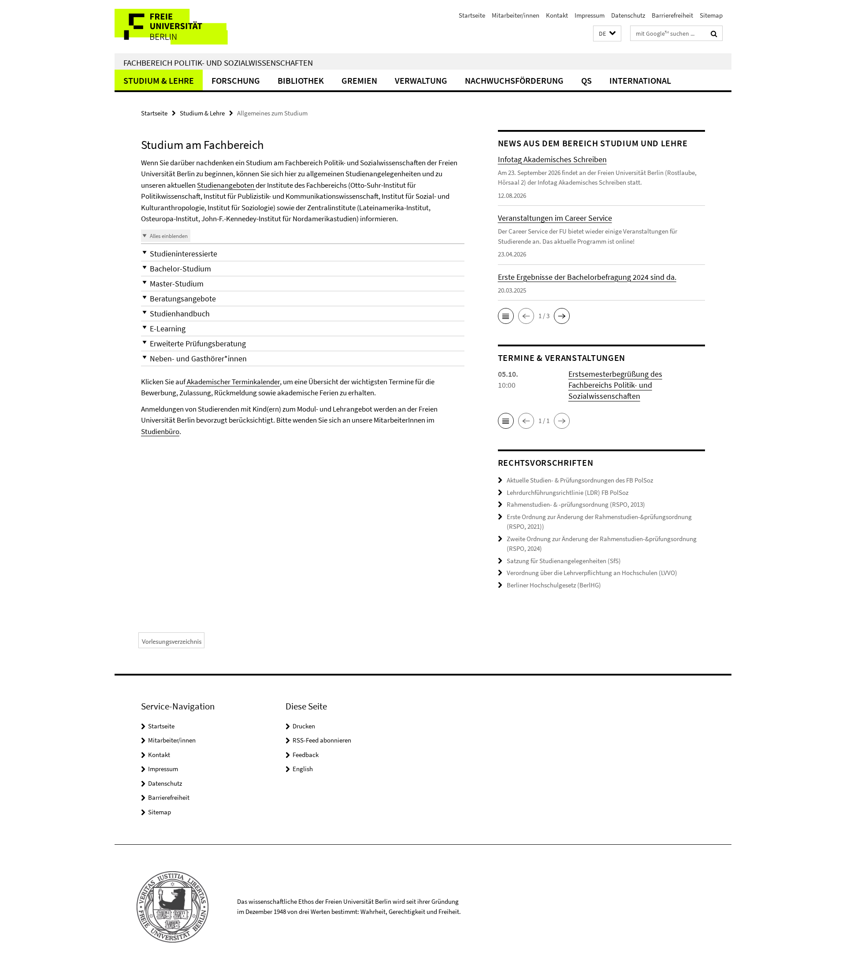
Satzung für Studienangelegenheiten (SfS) (564, 561)
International (640, 80)
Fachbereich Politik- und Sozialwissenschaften (218, 62)
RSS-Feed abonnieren (322, 740)
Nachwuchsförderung (514, 80)
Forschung (236, 80)
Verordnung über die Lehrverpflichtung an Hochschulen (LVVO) (592, 572)
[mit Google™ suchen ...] (714, 33)
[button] (607, 34)
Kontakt (557, 15)
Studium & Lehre (158, 80)
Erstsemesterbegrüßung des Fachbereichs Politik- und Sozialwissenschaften (615, 385)
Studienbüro (160, 431)
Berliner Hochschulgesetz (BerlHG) (554, 585)
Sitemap (711, 15)
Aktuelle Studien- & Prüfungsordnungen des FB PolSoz (580, 480)
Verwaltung (421, 80)
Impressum (590, 15)
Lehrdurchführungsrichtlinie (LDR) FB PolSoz (567, 492)
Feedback (306, 754)
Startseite (472, 15)
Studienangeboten (226, 185)
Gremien (359, 80)
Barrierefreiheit (672, 15)
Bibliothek (301, 80)
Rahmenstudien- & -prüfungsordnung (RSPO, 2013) (576, 504)
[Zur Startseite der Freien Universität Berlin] (188, 27)
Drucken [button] (304, 726)
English (303, 769)
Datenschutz (628, 15)
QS (586, 80)
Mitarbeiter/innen (515, 15)
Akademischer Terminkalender (233, 381)
